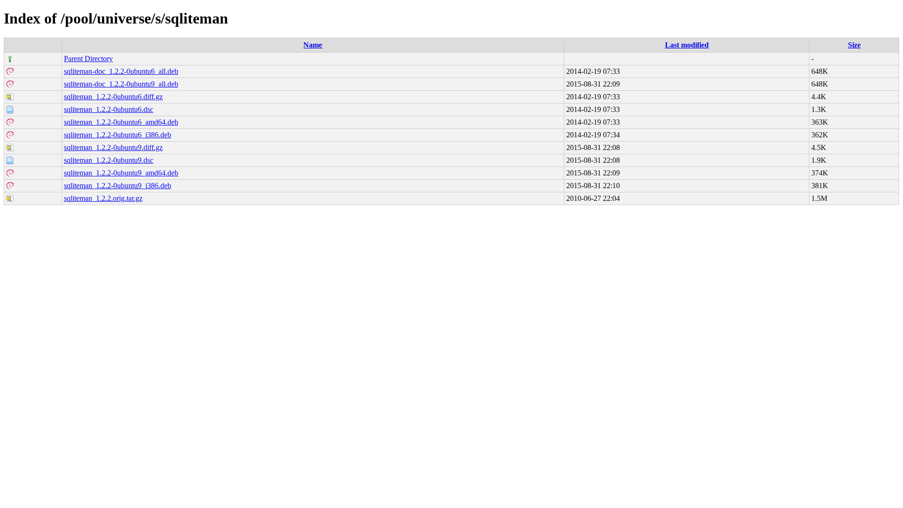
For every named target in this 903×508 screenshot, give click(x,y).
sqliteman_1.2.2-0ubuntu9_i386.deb (117, 186)
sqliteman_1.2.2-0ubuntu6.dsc (108, 109)
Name (312, 45)
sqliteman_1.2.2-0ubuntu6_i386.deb (117, 135)
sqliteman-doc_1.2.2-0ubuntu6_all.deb (121, 71)
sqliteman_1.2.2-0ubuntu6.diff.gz (113, 97)
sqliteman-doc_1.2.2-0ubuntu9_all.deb (121, 84)
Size (854, 45)
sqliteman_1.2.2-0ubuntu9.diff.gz (113, 147)
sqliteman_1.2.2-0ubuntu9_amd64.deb (121, 173)
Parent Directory (88, 59)
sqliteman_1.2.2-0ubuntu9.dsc (108, 160)
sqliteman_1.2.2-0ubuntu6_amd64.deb (121, 122)
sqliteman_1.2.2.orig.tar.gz (103, 198)
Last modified (687, 45)
